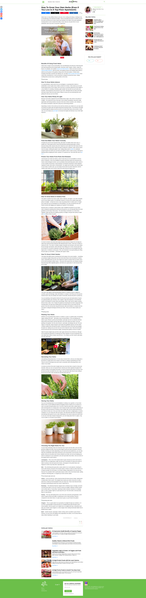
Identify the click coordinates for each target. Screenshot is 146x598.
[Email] (1, 7)
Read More (54, 536)
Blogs (42, 5)
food (44, 214)
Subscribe (50, 1)
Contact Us (57, 1)
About (53, 1)
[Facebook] (1, 11)
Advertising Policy (44, 590)
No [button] (97, 60)
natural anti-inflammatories (63, 68)
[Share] (1, 18)
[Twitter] (1, 9)
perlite (72, 149)
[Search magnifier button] (104, 2)
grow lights (55, 110)
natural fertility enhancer (46, 70)
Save (63, 57)
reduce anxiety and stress (74, 73)
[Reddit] (1, 16)
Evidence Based (97, 7)
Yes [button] (80, 522)
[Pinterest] (1, 14)
